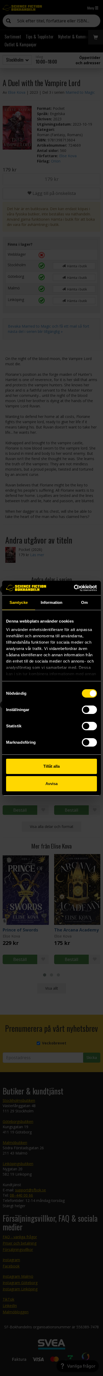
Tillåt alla (51, 766)
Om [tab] (84, 602)
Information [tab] (51, 602)
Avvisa (51, 783)
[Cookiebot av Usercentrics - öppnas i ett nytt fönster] (74, 588)
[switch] (89, 710)
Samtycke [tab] (19, 602)
